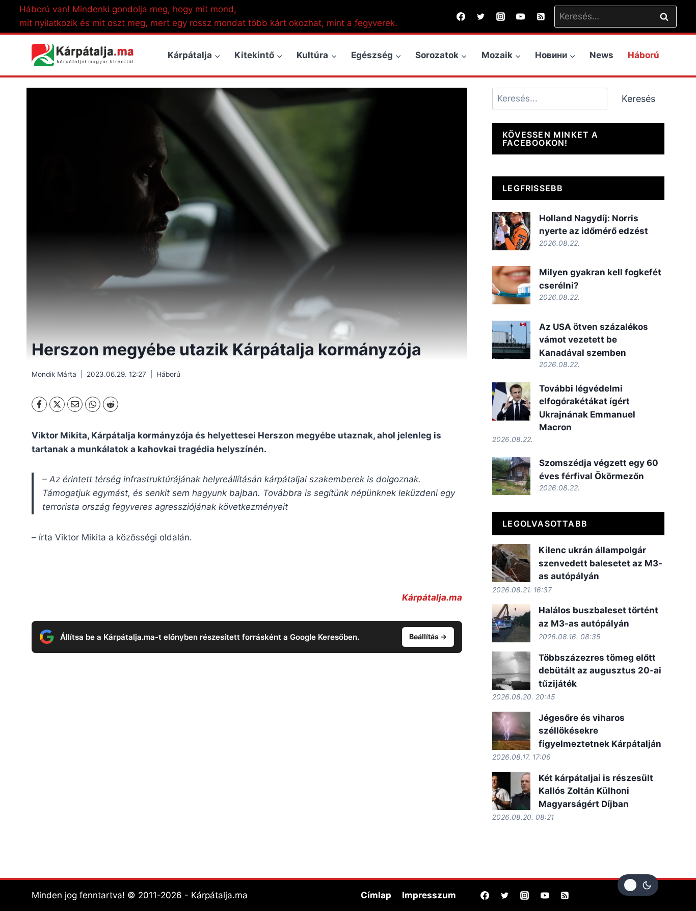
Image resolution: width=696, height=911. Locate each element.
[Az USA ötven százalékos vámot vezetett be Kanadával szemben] (511, 340)
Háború (643, 55)
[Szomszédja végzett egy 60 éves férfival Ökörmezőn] (511, 476)
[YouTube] (520, 16)
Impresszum (429, 895)
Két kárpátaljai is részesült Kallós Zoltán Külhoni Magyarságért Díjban (596, 791)
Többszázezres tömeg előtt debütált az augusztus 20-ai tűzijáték (600, 671)
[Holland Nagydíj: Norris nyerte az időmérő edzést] (511, 231)
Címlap (376, 895)
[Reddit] (110, 404)
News (601, 55)
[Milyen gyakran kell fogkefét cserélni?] (511, 285)
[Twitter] (481, 16)
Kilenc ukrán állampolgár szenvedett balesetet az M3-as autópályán (600, 563)
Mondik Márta (54, 374)
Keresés (638, 98)
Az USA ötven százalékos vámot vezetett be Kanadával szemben (593, 340)
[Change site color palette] (638, 885)
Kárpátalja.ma (432, 597)
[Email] (75, 404)
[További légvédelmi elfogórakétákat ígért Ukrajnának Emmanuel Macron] (511, 401)
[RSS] (540, 16)
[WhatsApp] (92, 404)
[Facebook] (461, 16)
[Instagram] (501, 16)
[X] (57, 404)
